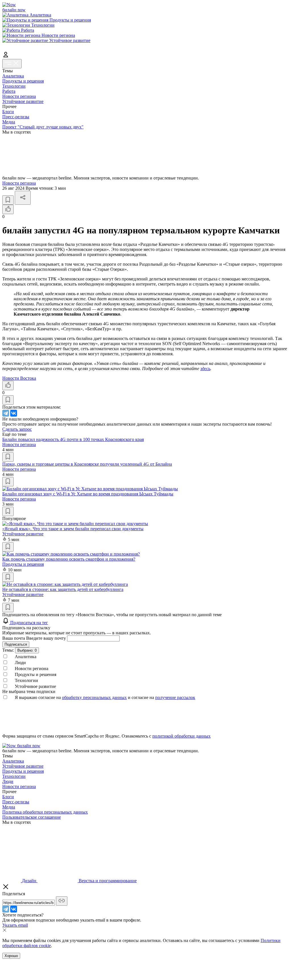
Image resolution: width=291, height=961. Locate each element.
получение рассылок (175, 697)
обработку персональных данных (94, 697)
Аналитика (13, 75)
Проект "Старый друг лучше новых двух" (43, 126)
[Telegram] (5, 413)
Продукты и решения (23, 81)
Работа (8, 91)
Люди (7, 781)
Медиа (8, 121)
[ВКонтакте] (13, 413)
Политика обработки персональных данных (45, 812)
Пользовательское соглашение (31, 817)
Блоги (8, 111)
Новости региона (19, 96)
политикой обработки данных (181, 736)
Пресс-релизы (15, 116)
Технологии (14, 86)
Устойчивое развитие (22, 101)
